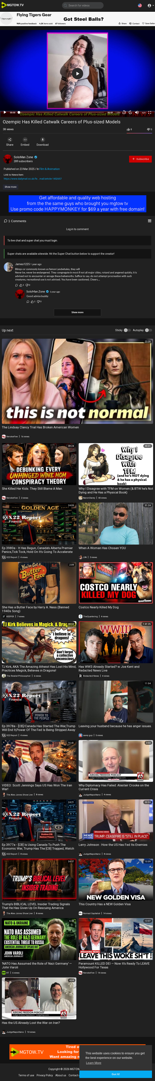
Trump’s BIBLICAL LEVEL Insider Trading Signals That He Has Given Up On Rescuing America (36, 906)
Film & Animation (50, 168)
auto (144, 112)
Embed (25, 144)
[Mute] (137, 112)
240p (142, 103)
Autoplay (138, 330)
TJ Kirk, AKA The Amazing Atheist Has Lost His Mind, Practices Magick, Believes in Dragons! (39, 668)
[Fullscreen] (150, 112)
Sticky (118, 330)
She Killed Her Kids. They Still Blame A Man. (32, 488)
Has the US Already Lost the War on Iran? (31, 1023)
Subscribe (142, 159)
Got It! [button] (116, 1074)
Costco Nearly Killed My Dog (99, 607)
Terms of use (26, 1075)
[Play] (5, 112)
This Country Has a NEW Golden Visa (105, 904)
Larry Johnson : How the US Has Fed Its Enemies (113, 845)
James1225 (22, 264)
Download (43, 144)
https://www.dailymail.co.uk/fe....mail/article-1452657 (33, 178)
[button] (140, 5)
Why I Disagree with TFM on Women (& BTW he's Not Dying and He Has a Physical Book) (116, 490)
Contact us (75, 1075)
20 (130, 112)
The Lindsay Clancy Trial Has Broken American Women (40, 427)
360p (142, 98)
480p (142, 92)
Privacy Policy (45, 1075)
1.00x (118, 112)
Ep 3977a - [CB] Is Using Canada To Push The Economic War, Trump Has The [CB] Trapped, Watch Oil (38, 848)
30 (124, 112)
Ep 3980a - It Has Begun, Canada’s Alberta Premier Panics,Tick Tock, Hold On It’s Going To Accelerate (37, 550)
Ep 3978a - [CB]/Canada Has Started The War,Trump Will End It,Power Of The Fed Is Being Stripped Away (38, 728)
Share (9, 144)
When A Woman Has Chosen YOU (102, 548)
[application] (77, 73)
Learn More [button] (93, 1063)
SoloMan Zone (24, 157)
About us (60, 1075)
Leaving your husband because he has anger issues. (115, 726)
